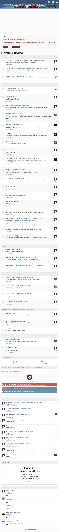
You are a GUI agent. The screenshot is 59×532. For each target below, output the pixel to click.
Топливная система (40, 160)
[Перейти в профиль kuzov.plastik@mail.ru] (55, 294)
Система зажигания (11, 161)
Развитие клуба (10, 313)
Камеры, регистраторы (29, 220)
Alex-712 (11, 506)
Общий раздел (6, 57)
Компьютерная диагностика (14, 124)
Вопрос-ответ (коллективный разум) (17, 105)
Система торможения (23, 170)
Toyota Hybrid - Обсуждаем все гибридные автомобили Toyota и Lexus (27, 68)
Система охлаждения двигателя (27, 160)
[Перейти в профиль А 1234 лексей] (55, 219)
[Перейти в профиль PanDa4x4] (55, 106)
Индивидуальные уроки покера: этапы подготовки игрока (19, 431)
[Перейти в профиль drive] (3, 498)
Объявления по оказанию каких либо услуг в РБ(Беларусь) (24, 265)
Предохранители (20, 150)
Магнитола (9, 220)
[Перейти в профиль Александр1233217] (55, 150)
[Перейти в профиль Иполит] (55, 302)
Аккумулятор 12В (11, 150)
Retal (10, 514)
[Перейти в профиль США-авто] (55, 77)
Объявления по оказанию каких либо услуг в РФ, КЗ (21, 257)
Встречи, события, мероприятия (15, 321)
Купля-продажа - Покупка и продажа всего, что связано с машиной (20, 274)
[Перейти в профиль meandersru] (55, 348)
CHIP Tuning (9, 141)
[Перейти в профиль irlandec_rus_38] (55, 170)
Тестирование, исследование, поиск (14, 523)
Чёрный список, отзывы (13, 250)
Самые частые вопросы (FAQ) (15, 88)
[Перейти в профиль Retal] (3, 513)
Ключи (21, 220)
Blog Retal (8, 515)
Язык (24, 529)
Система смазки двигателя (13, 160)
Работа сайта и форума (12, 339)
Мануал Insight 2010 (10, 490)
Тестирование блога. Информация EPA (15, 520)
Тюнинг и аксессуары (12, 236)
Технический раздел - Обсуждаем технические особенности (18, 84)
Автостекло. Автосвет (12, 202)
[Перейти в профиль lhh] (55, 250)
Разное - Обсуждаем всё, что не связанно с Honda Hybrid (17, 336)
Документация (10, 96)
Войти (5, 47)
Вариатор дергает (10, 505)
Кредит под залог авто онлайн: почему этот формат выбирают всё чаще (23, 449)
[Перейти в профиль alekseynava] (55, 97)
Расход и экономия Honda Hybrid (32, 115)
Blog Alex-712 (9, 508)
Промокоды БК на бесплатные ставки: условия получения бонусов (22, 425)
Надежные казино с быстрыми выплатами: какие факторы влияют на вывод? (24, 402)
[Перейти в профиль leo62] (55, 142)
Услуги (4, 246)
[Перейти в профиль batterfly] (3, 491)
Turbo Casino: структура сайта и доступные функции (18, 414)
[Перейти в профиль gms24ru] (3, 520)
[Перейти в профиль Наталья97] (55, 202)
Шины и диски (10, 186)
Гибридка (8, 133)
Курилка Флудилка (11, 347)
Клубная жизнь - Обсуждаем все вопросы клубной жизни (17, 309)
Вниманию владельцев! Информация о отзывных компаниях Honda (18, 391)
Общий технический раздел (14, 113)
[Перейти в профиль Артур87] (55, 228)
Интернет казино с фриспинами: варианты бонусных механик (20, 420)
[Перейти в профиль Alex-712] (3, 506)
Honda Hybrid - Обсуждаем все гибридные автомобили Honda (25, 60)
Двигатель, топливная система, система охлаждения (22, 158)
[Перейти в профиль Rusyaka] (55, 266)
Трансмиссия (9, 194)
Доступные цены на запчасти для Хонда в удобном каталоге (30, 476)
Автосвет (9, 203)
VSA (30, 170)
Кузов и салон (9, 211)
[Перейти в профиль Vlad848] (55, 258)
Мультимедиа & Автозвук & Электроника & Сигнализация (23, 219)
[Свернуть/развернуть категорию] (56, 57)
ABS (8, 170)
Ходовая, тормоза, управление (15, 169)
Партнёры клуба (10, 329)
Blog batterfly (9, 493)
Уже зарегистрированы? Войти (37, 6)
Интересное (10, 349)
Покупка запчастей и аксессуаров (16, 301)
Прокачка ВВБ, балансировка (14, 178)
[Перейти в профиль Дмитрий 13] (55, 61)
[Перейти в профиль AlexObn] (55, 194)
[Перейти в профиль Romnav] (55, 314)
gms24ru (11, 521)
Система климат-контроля (13, 228)
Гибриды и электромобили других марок (18, 76)
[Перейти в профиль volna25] (55, 125)
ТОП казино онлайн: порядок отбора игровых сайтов (18, 408)
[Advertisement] (29, 20)
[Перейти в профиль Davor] (55, 187)
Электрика (8, 149)
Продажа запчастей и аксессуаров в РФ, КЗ (19, 285)
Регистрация (51, 6)
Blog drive (8, 501)
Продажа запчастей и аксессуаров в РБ (18, 293)
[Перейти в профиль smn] (3, 455)
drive (10, 499)
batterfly (11, 492)
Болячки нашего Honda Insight (13, 497)
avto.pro (30, 481)
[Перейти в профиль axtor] (55, 211)
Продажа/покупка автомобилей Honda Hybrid (19, 277)
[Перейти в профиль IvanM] (55, 114)
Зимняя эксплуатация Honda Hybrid (15, 115)
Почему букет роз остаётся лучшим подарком (17, 437)
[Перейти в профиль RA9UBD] (55, 179)
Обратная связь (32, 529)
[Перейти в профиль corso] (55, 69)
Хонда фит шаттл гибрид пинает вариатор (16, 454)
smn (10, 456)
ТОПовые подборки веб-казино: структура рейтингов (18, 443)
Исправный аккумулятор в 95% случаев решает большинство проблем (19, 388)
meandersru (12, 404)
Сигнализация (16, 220)
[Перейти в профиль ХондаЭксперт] (55, 89)
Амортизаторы (13, 170)
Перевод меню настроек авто (13, 512)
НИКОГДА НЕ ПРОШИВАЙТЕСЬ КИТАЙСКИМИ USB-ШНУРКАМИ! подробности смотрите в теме (24, 384)
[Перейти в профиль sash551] (55, 236)
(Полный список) (37, 367)
